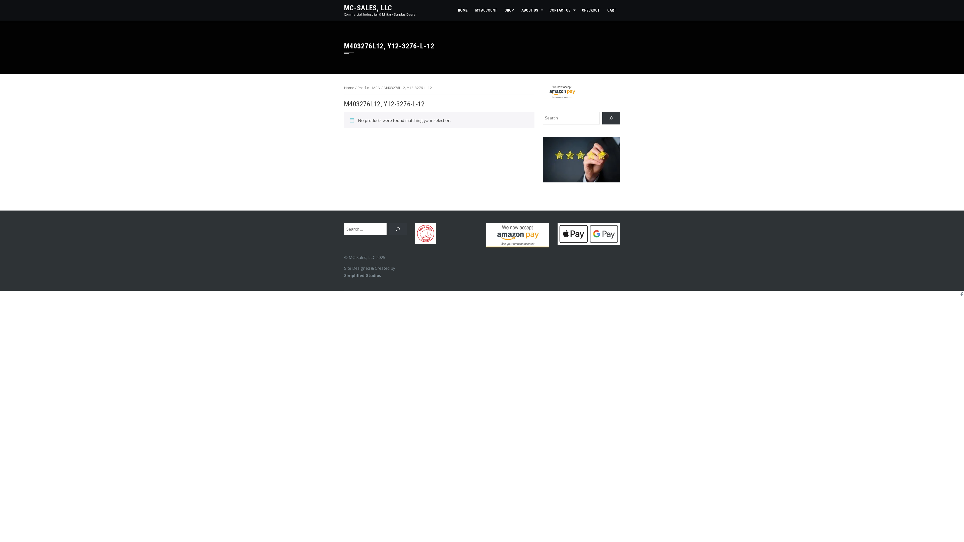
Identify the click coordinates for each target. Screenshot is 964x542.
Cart (611, 10)
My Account (486, 10)
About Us (529, 10)
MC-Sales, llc (368, 8)
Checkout (591, 10)
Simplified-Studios (362, 275)
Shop (509, 10)
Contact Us (560, 10)
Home (463, 10)
